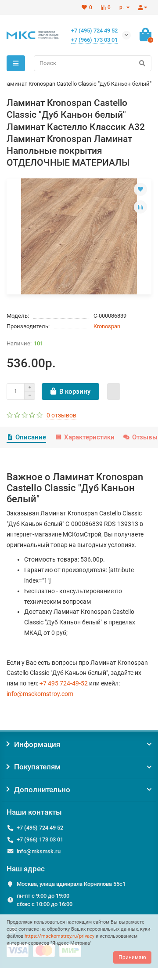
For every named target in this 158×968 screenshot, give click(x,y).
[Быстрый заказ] (113, 391)
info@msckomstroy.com (40, 693)
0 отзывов (61, 415)
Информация (37, 744)
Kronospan (106, 326)
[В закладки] (140, 189)
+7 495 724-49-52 (64, 683)
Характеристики (89, 437)
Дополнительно (42, 790)
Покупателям (37, 767)
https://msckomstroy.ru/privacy (59, 936)
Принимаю (132, 957)
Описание (30, 437)
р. (122, 7)
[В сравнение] (140, 207)
